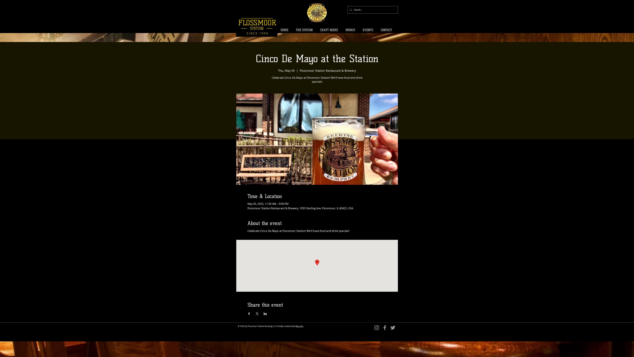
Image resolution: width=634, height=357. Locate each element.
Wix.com (299, 326)
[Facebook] (385, 327)
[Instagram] (376, 327)
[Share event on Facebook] (249, 313)
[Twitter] (393, 327)
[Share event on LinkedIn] (265, 313)
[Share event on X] (257, 313)
